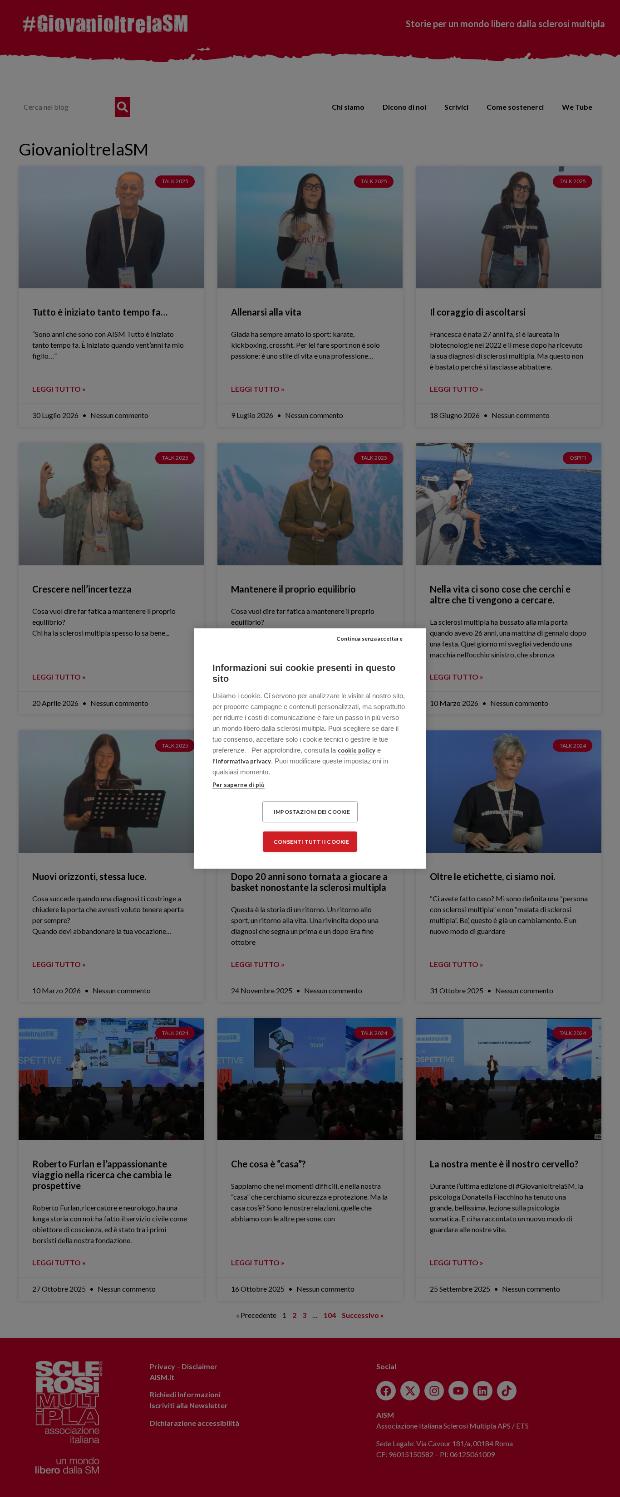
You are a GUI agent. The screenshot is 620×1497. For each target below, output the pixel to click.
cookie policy (356, 750)
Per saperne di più (238, 784)
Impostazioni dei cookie (312, 811)
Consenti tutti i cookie (311, 841)
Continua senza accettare (369, 638)
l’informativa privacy (241, 761)
